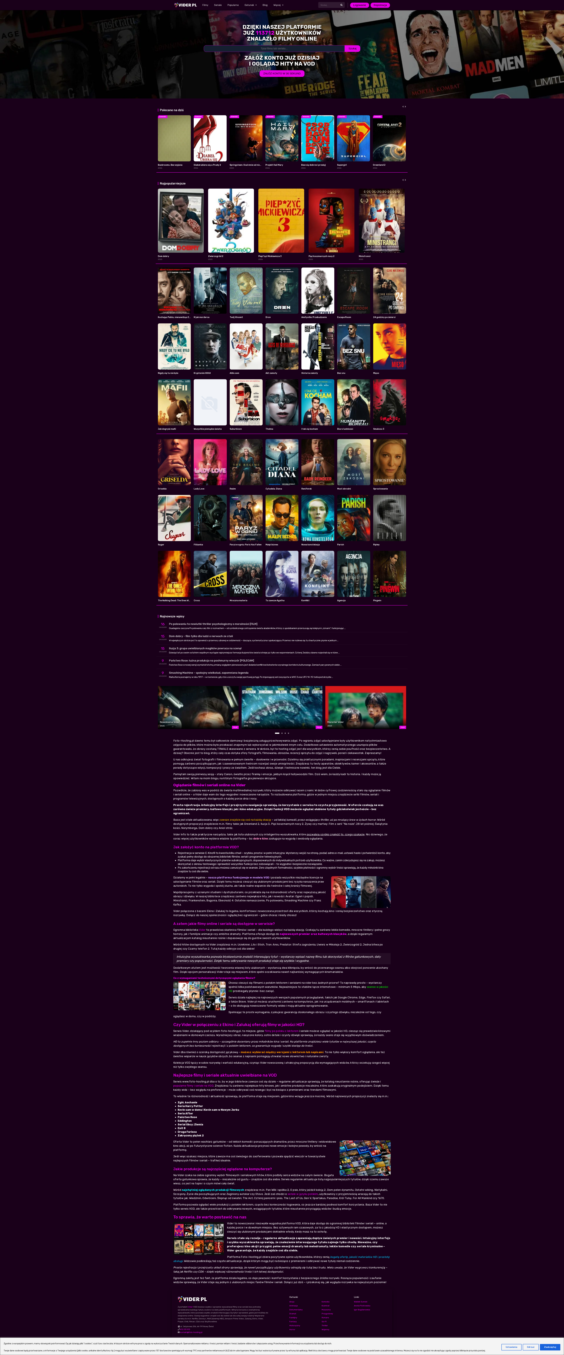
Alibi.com (234, 373)
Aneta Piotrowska (362, 1306)
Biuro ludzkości (345, 429)
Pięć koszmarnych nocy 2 (321, 256)
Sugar (161, 544)
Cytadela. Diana (274, 489)
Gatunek (249, 5)
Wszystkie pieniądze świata (208, 429)
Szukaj (352, 48)
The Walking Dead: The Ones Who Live (177, 600)
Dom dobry (163, 256)
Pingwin (377, 600)
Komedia (325, 1302)
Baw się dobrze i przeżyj (313, 165)
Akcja (291, 1302)
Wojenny (325, 1329)
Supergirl (342, 165)
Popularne (233, 5)
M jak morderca (201, 317)
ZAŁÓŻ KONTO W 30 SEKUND (282, 73)
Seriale (218, 5)
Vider (202, 930)
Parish (340, 544)
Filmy (205, 5)
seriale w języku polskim (303, 1194)
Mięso (376, 373)
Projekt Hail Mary (274, 165)
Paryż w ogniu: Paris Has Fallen (246, 544)
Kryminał (325, 1306)
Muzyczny (326, 1310)
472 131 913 (185, 1329)
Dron (268, 317)
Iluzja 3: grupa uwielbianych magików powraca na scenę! (205, 648)
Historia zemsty (309, 373)
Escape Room (344, 317)
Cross (197, 600)
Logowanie (359, 5)
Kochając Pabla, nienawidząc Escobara (178, 317)
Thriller (325, 1325)
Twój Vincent (236, 317)
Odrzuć (530, 1347)
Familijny (293, 1317)
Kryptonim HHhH (202, 373)
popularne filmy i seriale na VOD (193, 1085)
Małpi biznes (272, 544)
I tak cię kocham (309, 429)
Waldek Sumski (360, 1302)
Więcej (277, 5)
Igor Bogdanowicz (362, 1310)
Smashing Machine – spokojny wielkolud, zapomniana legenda (209, 672)
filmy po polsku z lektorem (282, 1031)
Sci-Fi (324, 1321)
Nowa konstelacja (310, 544)
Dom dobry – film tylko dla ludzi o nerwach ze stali (201, 636)
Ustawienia (511, 1347)
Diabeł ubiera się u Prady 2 (207, 165)
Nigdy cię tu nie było (168, 373)
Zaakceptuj (550, 1347)
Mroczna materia (238, 600)
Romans (325, 1317)
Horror (292, 1329)
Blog (265, 5)
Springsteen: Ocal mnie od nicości (247, 165)
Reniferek (306, 489)
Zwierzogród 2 (215, 256)
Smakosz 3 (378, 429)
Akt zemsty (271, 373)
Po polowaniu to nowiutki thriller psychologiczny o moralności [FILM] (213, 624)
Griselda (162, 489)
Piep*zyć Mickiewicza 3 (270, 256)
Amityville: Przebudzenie (314, 317)
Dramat (292, 1314)
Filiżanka (198, 544)
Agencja (341, 600)
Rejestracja (380, 5)
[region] (282, 1346)
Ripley (376, 544)
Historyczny (294, 1325)
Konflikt (305, 600)
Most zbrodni (344, 489)
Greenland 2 (379, 165)
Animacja (293, 1306)
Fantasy (293, 1321)
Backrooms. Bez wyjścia (170, 165)
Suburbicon (236, 429)
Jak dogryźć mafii (167, 429)
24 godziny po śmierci (384, 317)
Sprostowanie (380, 489)
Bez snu (341, 373)
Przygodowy (327, 1314)
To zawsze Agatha (275, 600)
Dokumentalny (296, 1310)
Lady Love (199, 489)
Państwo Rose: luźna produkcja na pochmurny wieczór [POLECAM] (211, 660)
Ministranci (365, 256)
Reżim (233, 489)
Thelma (269, 429)
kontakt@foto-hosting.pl (191, 1332)
